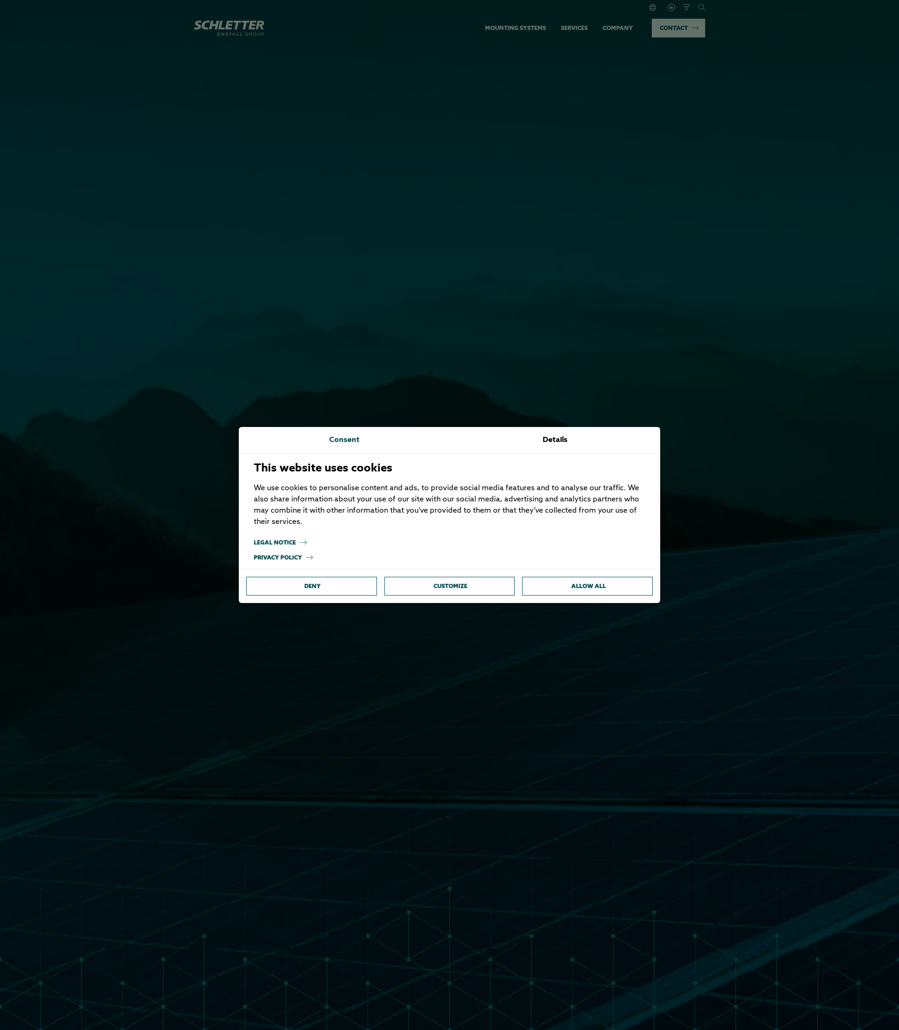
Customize (450, 585)
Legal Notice (275, 542)
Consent (344, 440)
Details (555, 440)
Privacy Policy (278, 557)
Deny (312, 585)
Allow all (588, 585)
